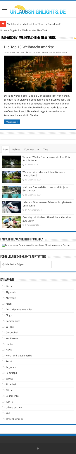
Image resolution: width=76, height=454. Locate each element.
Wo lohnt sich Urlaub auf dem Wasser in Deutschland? (34, 24)
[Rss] (38, 448)
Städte (9, 390)
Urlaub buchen (14, 407)
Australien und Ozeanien (19, 309)
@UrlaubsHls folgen (13, 264)
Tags (45, 149)
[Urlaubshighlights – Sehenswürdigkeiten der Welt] (38, 8)
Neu (5, 149)
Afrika (9, 286)
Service (9, 378)
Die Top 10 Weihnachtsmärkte (29, 47)
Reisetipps (11, 372)
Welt (38, 52)
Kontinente (12, 338)
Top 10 (32, 52)
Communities (13, 321)
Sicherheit (11, 384)
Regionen (11, 367)
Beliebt (16, 149)
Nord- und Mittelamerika (19, 355)
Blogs (9, 315)
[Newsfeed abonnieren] (75, 37)
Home (3, 30)
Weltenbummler (14, 419)
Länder (9, 344)
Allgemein (11, 292)
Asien (9, 303)
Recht (9, 361)
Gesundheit (12, 332)
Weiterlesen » (12, 122)
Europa (10, 326)
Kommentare (31, 149)
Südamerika (12, 396)
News (9, 349)
